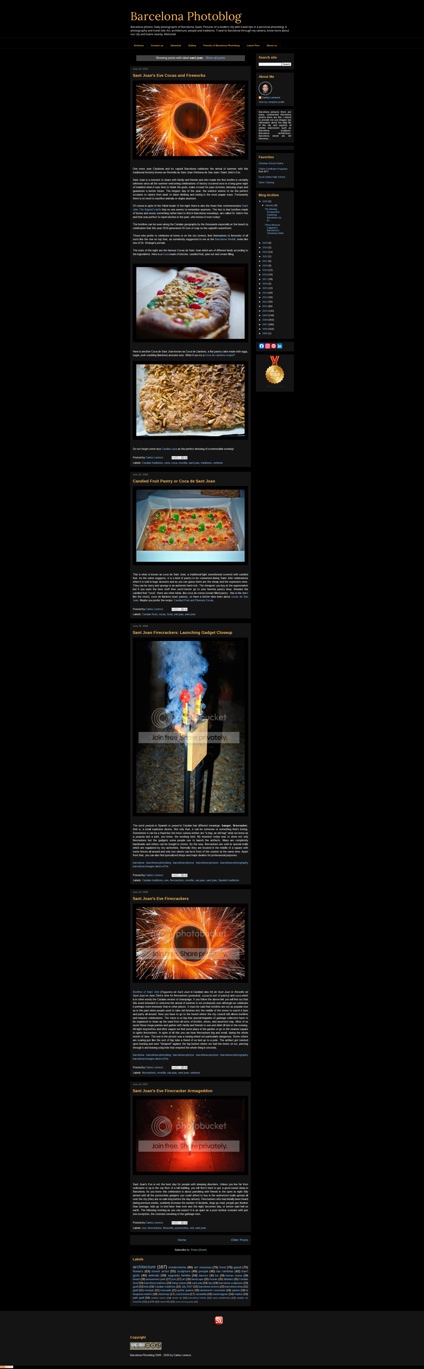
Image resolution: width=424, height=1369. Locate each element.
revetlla (183, 462)
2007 (265, 324)
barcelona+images (143, 866)
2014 (265, 292)
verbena (218, 462)
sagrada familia (179, 1275)
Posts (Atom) (199, 1249)
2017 (265, 279)
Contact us (157, 45)
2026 (265, 201)
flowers (138, 1271)
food (169, 614)
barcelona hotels (197, 1298)
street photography (184, 1302)
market (239, 1294)
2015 (265, 288)
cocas (162, 614)
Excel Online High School (272, 177)
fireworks (168, 1228)
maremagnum (220, 1294)
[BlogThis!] (176, 457)
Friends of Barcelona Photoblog (221, 45)
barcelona (138, 862)
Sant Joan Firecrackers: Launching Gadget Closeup (182, 632)
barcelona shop (234, 1286)
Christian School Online (271, 163)
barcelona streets (209, 1286)
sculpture (183, 1271)
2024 (265, 247)
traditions (206, 462)
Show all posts (215, 58)
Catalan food (149, 614)
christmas (163, 1294)
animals (153, 1275)
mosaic (213, 1279)
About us (272, 45)
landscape (197, 1279)
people (203, 1271)
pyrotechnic (181, 1228)
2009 (265, 315)
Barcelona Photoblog (185, 16)
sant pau (197, 1283)
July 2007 (187, 1286)
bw (217, 1275)
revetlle (189, 880)
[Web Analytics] (6, 1367)
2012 (265, 301)
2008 (265, 319)
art (184, 1279)
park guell (138, 1297)
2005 (265, 333)
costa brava (182, 1294)
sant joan (194, 462)
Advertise (175, 45)
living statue (179, 1283)
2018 (265, 274)
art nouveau (203, 1267)
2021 (265, 261)
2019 (265, 270)
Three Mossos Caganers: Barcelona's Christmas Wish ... (274, 230)
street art (177, 1298)
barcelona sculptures (231, 1283)
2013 (265, 297)
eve (166, 880)
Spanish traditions (228, 880)
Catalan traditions (152, 462)
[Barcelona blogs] (275, 387)
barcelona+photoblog (158, 862)
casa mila (165, 1301)
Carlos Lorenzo (271, 97)
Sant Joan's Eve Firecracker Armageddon (172, 1091)
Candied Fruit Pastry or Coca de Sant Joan (174, 481)
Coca (165, 254)
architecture (144, 1267)
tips (210, 1283)
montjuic (149, 1290)
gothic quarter (185, 1290)
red (192, 1228)
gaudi (237, 1267)
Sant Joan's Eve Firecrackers (161, 898)
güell (135, 1290)
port (173, 1279)
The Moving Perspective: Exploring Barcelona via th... (273, 215)
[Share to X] (179, 457)
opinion (236, 1290)
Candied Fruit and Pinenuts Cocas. (194, 600)
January (269, 205)
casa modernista (221, 1298)
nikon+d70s (161, 866)
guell (135, 1286)
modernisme (177, 1267)
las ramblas (225, 1271)
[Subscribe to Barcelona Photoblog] (218, 1323)
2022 (265, 256)
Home (182, 1240)
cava (167, 462)
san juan (178, 614)
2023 (265, 252)
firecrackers (177, 880)
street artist (160, 1271)
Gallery (192, 45)
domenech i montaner (212, 1290)
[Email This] (173, 457)
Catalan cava (169, 448)
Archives (139, 45)
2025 (265, 242)
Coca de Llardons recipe (219, 355)
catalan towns (158, 1298)
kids (146, 1286)
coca (174, 462)
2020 (265, 265)
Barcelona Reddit (225, 239)
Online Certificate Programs (273, 169)
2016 (265, 283)
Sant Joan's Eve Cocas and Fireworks (169, 75)
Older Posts (239, 1240)
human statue (234, 1275)
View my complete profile (271, 102)
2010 (265, 310)
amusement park (155, 1279)
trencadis (165, 1290)
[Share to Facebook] (182, 457)
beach (136, 1279)
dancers (203, 1275)
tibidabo (228, 1279)
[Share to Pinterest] (185, 457)
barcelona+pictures (207, 862)
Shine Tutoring (266, 182)
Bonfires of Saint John (146, 992)
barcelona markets (155, 1283)
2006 (265, 329)
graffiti (151, 1301)
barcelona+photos (183, 862)
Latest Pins (253, 45)
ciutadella (201, 1294)
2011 (265, 306)
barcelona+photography (234, 862)
